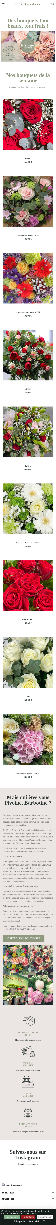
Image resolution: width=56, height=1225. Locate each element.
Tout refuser (28, 1217)
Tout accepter (11, 1217)
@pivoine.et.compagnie (28, 1164)
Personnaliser (45, 1217)
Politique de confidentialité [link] (26, 1221)
